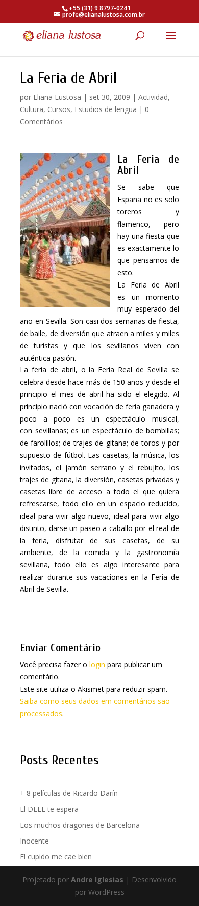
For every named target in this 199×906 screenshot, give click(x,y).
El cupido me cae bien (56, 856)
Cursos (58, 109)
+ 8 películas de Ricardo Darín (69, 793)
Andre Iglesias (97, 880)
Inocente (34, 841)
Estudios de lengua (105, 109)
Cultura (31, 109)
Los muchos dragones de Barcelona (80, 825)
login (97, 664)
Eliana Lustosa (57, 97)
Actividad (153, 97)
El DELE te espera (49, 809)
